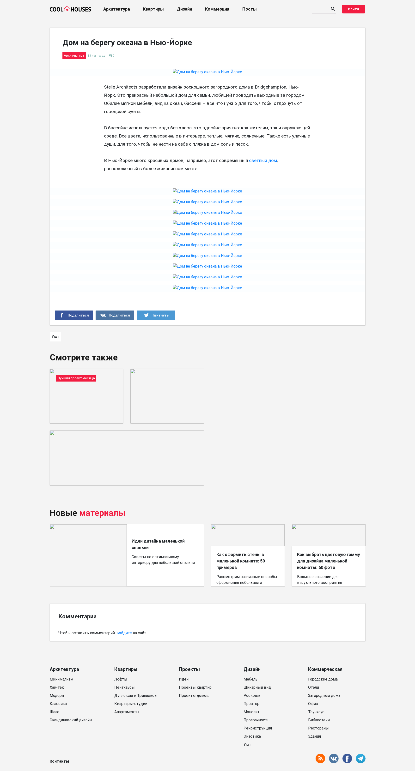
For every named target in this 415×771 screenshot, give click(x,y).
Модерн (57, 695)
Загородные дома (324, 695)
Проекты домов (194, 695)
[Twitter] (156, 315)
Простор (251, 703)
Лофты (120, 679)
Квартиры (153, 9)
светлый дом (263, 160)
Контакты (59, 761)
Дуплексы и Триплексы (136, 695)
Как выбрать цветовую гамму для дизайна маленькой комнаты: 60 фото (328, 561)
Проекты (189, 669)
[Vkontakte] (115, 315)
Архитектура (116, 9)
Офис (313, 703)
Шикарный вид (257, 687)
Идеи (184, 679)
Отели (313, 687)
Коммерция (217, 9)
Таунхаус (316, 712)
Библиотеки (319, 720)
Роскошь (252, 695)
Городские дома (323, 679)
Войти (353, 9)
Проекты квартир (195, 687)
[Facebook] (74, 315)
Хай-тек (57, 687)
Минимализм (61, 679)
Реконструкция (258, 728)
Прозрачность (256, 720)
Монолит (252, 712)
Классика (58, 703)
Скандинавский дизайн (71, 720)
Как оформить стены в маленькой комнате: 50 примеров (240, 561)
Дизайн (184, 9)
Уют (247, 744)
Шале (54, 712)
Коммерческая (325, 669)
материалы (102, 513)
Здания (314, 736)
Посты (249, 9)
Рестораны (318, 728)
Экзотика (252, 736)
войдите (124, 633)
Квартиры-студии (130, 703)
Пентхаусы (124, 687)
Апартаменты (126, 712)
